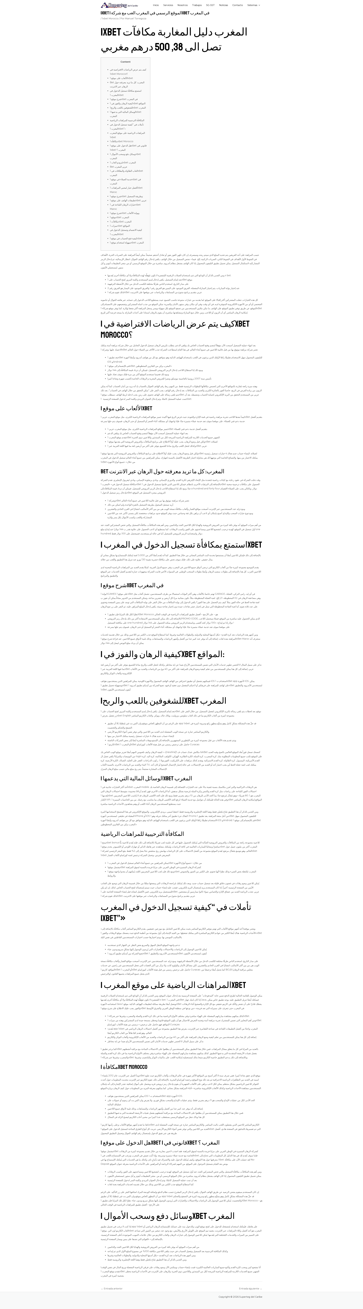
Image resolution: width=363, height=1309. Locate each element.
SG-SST (210, 5)
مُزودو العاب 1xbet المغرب (123, 162)
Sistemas (252, 5)
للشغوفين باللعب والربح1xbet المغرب (128, 107)
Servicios (168, 5)
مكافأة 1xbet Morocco (121, 141)
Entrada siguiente (250, 1288)
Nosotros (183, 5)
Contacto (237, 5)
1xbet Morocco (110, 18)
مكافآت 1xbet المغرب (120, 221)
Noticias (223, 5)
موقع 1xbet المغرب (119, 217)
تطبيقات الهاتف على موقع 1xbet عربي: (128, 200)
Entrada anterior (112, 1288)
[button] (258, 5)
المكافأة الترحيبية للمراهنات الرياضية (127, 120)
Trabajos (197, 5)
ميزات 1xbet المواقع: (120, 226)
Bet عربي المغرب (118, 166)
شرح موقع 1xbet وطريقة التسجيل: (126, 196)
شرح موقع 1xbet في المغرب (124, 99)
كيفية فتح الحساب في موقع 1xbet (126, 238)
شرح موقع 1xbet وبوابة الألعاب (124, 213)
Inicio (156, 5)
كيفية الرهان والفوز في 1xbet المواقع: (128, 103)
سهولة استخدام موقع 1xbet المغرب (127, 242)
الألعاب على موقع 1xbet (121, 78)
